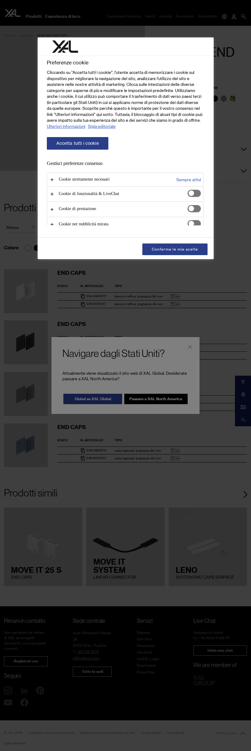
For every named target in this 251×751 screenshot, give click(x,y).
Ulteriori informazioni (66, 126)
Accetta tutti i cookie (77, 143)
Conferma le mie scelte (175, 249)
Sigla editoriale (102, 126)
